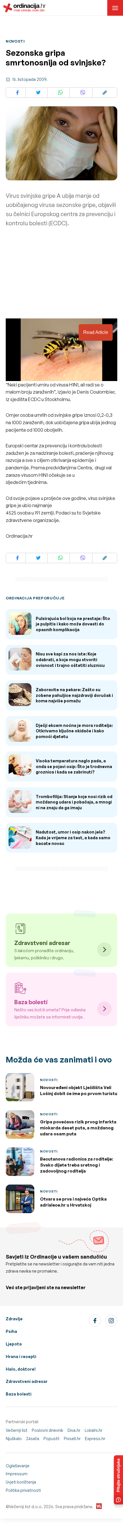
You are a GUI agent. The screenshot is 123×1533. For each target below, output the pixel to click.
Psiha (11, 1331)
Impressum (16, 1473)
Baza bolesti (18, 1394)
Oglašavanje (17, 1465)
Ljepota (14, 1343)
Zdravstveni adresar (26, 1381)
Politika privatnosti (23, 1490)
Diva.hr (74, 1430)
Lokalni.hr (93, 1430)
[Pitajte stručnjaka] (118, 1479)
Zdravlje (14, 1318)
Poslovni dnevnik (47, 1430)
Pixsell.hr (72, 1438)
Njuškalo (14, 1438)
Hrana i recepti (21, 1356)
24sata (32, 1438)
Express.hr (95, 1438)
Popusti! (51, 1438)
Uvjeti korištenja (21, 1482)
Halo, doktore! (21, 1369)
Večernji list (16, 1430)
